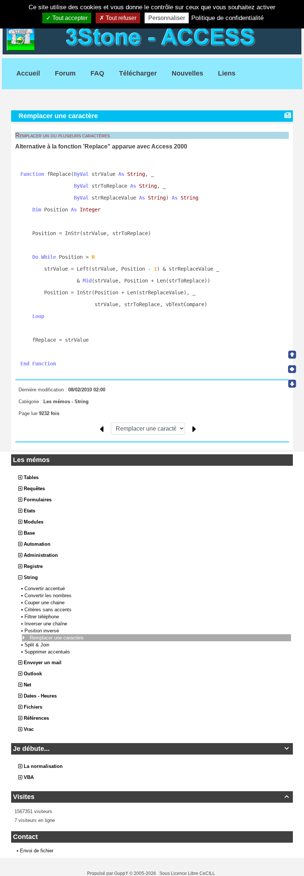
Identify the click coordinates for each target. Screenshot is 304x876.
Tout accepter (69, 18)
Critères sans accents (48, 609)
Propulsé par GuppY (108, 873)
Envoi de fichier (36, 850)
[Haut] (292, 354)
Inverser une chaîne (46, 623)
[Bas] (292, 383)
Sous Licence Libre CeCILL (187, 873)
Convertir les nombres (48, 595)
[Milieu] (292, 369)
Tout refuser (120, 18)
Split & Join (37, 645)
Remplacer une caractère (57, 638)
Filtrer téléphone (42, 616)
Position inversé (42, 630)
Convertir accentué (45, 588)
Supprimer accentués (48, 652)
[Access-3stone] (152, 36)
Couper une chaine (45, 602)
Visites (151, 796)
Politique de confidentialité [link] (227, 17)
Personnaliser (166, 18)
